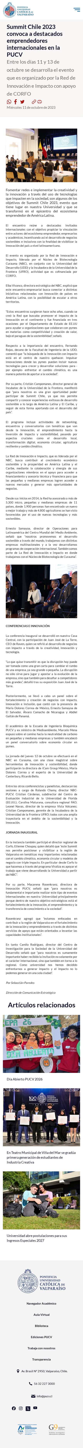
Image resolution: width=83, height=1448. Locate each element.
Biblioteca (41, 1326)
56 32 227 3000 (44, 1383)
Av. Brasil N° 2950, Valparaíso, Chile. (44, 1371)
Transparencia (41, 1359)
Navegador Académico (41, 1303)
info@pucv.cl (44, 1396)
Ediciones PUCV (41, 1337)
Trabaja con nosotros (41, 1348)
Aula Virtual (42, 1314)
